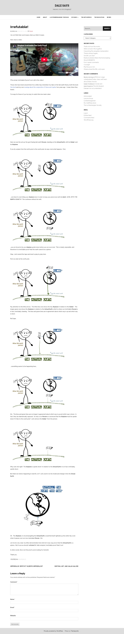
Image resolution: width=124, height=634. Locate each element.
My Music (74, 17)
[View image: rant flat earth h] (37, 506)
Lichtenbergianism (90, 101)
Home (38, 17)
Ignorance (22, 559)
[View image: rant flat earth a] (37, 118)
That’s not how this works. (92, 46)
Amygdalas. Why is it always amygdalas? (26, 566)
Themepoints (75, 631)
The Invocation (99, 17)
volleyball (87, 79)
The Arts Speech (86, 17)
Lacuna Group (88, 98)
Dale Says (62, 5)
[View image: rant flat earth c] (37, 223)
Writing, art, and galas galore (66, 566)
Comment (14, 582)
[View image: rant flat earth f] (37, 390)
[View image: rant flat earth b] (37, 173)
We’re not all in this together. (93, 49)
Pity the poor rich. (89, 67)
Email (12, 607)
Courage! (87, 64)
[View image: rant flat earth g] (37, 442)
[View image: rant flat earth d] (37, 282)
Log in (86, 113)
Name (12, 599)
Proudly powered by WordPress (53, 631)
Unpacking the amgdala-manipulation (96, 51)
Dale (31, 31)
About (45, 17)
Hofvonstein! (88, 96)
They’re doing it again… (91, 53)
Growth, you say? (89, 55)
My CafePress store (90, 103)
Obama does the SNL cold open (94, 69)
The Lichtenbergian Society (92, 105)
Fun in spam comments (91, 62)
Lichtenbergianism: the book (59, 17)
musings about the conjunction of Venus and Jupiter (40, 87)
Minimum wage (100, 77)
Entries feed (87, 115)
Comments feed (89, 117)
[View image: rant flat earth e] (37, 342)
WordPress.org (88, 120)
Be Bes (109, 17)
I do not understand (95, 88)
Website (13, 615)
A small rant (98, 84)
